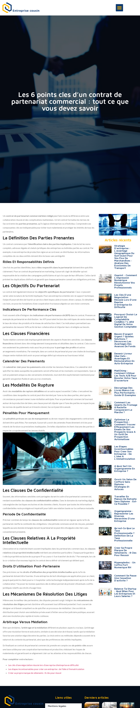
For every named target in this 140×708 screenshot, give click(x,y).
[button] (119, 7)
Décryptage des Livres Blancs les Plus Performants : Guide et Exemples (125, 391)
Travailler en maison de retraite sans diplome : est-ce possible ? (125, 500)
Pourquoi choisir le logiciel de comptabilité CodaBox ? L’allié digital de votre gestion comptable (125, 320)
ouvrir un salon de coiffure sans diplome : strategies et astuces (125, 484)
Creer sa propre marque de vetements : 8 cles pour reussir (125, 551)
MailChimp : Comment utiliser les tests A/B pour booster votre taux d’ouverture (125, 375)
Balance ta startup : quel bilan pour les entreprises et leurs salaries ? (125, 592)
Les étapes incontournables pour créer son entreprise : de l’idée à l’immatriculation (46, 669)
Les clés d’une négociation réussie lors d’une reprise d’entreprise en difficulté (43, 665)
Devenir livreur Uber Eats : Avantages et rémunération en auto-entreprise (124, 358)
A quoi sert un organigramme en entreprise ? (124, 468)
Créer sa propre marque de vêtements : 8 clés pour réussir (35, 673)
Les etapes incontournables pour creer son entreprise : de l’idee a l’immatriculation (124, 452)
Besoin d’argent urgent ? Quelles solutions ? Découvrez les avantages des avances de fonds (124, 340)
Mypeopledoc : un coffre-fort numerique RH (124, 565)
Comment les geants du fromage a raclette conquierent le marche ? (125, 407)
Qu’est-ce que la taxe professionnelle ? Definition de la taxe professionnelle (124, 534)
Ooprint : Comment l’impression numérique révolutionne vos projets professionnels (125, 281)
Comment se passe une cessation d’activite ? (125, 578)
